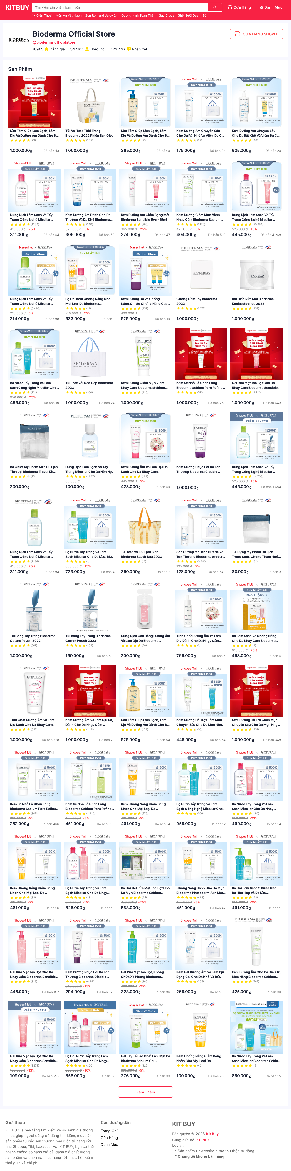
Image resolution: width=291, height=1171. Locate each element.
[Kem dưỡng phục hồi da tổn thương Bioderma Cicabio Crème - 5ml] (201, 438)
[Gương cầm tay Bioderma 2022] (201, 270)
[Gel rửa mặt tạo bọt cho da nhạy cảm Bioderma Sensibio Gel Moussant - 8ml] (256, 354)
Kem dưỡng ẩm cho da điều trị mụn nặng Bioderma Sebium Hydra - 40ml (256, 976)
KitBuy (17, 7)
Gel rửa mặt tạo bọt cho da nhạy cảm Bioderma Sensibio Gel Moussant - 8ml (255, 387)
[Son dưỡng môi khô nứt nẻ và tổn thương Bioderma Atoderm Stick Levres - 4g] (201, 523)
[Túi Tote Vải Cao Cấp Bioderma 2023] (90, 354)
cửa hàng (109, 1137)
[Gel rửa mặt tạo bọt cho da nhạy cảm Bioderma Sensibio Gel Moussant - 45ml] (34, 1027)
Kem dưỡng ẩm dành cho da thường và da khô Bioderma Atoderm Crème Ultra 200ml (87, 219)
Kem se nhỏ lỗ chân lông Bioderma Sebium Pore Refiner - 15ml (33, 808)
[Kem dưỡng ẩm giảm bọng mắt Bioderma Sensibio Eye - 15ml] (145, 186)
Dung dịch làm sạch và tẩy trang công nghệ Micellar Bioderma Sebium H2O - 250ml (34, 556)
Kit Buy (212, 1133)
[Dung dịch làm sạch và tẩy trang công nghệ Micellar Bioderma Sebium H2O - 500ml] (256, 438)
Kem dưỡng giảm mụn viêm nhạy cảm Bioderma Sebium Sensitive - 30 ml (198, 219)
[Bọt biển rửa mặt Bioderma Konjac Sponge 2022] (256, 270)
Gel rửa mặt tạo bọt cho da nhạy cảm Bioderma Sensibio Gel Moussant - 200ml (33, 976)
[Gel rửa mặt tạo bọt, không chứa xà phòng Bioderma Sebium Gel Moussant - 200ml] (145, 943)
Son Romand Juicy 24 (102, 15)
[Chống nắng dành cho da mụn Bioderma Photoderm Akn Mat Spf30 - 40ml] (201, 859)
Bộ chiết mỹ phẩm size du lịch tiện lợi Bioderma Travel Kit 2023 (34, 471)
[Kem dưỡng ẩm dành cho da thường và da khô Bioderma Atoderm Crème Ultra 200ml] (90, 186)
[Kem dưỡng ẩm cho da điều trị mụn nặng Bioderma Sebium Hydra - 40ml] (256, 943)
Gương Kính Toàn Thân (138, 15)
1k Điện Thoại (42, 15)
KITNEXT (204, 1140)
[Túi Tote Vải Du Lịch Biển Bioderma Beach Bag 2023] (145, 523)
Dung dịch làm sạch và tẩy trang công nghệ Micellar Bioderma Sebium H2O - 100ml (34, 303)
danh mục (109, 1144)
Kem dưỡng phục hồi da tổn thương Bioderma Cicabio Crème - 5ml (198, 471)
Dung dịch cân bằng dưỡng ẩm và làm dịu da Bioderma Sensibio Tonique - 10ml (145, 640)
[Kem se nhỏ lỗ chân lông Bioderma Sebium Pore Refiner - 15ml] (34, 775)
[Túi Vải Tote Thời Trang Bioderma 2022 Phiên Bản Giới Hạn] (90, 102)
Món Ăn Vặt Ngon (69, 15)
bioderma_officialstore (55, 42)
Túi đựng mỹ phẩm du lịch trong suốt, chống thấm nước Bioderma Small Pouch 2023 (256, 556)
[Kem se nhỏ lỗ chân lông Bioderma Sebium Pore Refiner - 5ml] (201, 354)
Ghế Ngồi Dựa (189, 15)
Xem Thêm (145, 1092)
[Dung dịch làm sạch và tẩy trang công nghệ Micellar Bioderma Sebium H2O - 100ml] (34, 270)
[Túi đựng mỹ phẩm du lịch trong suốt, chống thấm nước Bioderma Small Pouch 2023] (256, 523)
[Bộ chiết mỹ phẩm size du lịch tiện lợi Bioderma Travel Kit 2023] (34, 438)
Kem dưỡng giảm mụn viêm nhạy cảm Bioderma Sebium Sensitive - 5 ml (143, 387)
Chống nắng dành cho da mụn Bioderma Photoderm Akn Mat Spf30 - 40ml (200, 892)
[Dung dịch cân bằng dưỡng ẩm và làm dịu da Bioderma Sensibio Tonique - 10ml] (145, 607)
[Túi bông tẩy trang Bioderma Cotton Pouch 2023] (90, 607)
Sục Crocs (167, 15)
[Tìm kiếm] (215, 7)
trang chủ (109, 1131)
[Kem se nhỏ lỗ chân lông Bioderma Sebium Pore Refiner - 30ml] (90, 775)
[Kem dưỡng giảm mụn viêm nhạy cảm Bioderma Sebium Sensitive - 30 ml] (201, 186)
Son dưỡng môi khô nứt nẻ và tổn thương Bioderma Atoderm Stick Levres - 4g (201, 556)
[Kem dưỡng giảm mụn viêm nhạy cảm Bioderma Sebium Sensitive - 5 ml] (145, 354)
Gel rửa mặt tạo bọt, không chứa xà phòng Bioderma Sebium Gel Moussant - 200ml (144, 976)
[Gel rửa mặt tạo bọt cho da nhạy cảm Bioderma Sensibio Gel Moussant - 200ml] (34, 943)
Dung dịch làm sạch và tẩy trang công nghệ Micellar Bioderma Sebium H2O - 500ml (256, 471)
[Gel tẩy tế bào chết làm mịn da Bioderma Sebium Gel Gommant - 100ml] (145, 1027)
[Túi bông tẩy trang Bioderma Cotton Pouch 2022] (34, 607)
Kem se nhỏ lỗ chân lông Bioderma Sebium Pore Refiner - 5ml (200, 387)
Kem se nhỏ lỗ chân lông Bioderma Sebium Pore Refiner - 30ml (89, 808)
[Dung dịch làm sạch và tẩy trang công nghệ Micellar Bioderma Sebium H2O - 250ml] (34, 523)
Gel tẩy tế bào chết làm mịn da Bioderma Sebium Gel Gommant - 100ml (145, 1060)
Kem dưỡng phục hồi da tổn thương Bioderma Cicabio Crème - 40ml (87, 976)
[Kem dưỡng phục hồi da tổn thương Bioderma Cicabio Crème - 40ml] (90, 943)
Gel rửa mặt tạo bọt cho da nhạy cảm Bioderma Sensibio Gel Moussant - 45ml (33, 1060)
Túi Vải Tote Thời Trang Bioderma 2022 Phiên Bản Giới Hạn (89, 135)
